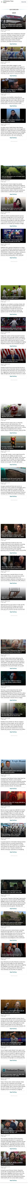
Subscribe (23, 1)
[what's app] (17, 31)
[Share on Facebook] (21, 31)
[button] (2, 2)
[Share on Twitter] (25, 31)
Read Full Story (13, 44)
